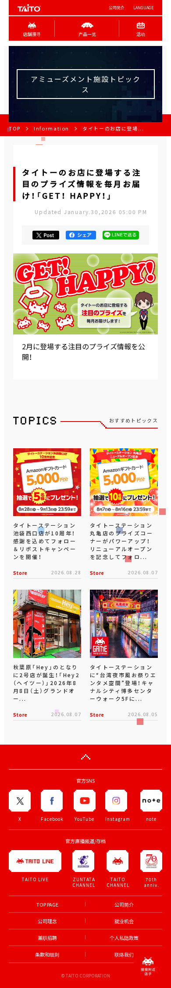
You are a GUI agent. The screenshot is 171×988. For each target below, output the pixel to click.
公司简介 (117, 8)
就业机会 (124, 921)
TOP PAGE (47, 904)
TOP (15, 128)
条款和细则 (47, 954)
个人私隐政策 (124, 938)
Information (51, 128)
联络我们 (124, 954)
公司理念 (47, 921)
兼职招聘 (47, 938)
